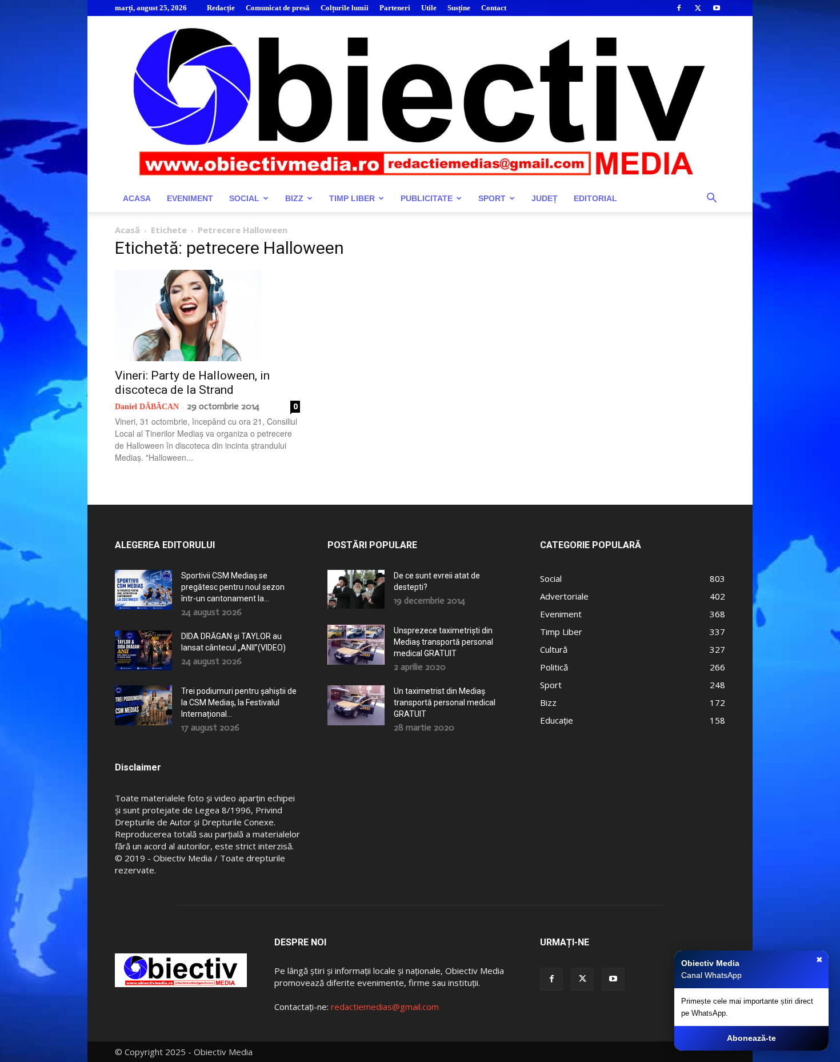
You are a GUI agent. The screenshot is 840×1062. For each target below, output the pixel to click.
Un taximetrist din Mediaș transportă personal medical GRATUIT (444, 702)
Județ (544, 198)
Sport (492, 198)
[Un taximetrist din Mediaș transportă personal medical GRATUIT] (356, 705)
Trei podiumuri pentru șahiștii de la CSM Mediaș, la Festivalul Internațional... (239, 702)
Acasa (137, 198)
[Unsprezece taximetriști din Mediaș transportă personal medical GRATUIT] (356, 645)
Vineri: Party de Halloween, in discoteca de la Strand (192, 383)
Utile (429, 7)
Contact (493, 7)
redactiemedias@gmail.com (385, 1006)
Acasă (127, 229)
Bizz (294, 198)
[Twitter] (697, 8)
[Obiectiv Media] (420, 100)
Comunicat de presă (278, 7)
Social (244, 198)
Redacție (221, 7)
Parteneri (394, 7)
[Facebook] (678, 8)
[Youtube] (716, 8)
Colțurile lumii (345, 7)
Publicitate (427, 198)
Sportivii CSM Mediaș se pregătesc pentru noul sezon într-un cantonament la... (233, 587)
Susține (458, 7)
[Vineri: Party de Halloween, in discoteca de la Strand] (207, 315)
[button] (711, 199)
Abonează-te (751, 1038)
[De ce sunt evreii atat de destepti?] (356, 589)
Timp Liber (352, 198)
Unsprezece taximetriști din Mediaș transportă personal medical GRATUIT (443, 642)
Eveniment (190, 198)
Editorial (595, 198)
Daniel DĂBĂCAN (147, 406)
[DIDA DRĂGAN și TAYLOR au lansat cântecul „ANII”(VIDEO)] (143, 650)
